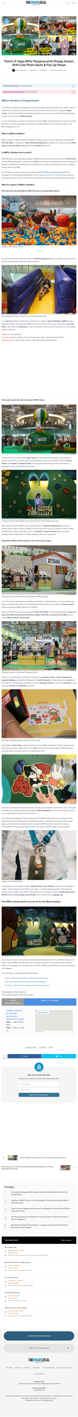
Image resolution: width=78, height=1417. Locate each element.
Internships (36, 1367)
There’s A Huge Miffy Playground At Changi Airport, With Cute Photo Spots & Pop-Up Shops (39, 63)
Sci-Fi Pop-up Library (12, 1277)
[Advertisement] (39, 1129)
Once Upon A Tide (10, 1247)
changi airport (31, 1047)
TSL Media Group (47, 1400)
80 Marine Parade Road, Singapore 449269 (20, 1285)
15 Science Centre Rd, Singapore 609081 (19, 1316)
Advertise (9, 1367)
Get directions (39, 1031)
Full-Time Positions (49, 1367)
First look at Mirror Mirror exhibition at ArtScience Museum (27, 985)
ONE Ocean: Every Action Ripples (16, 1308)
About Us (18, 1367)
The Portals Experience (12, 1292)
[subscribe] (68, 1348)
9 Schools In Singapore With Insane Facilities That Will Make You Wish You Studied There (39, 1193)
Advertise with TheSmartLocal (39, 1336)
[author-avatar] (13, 71)
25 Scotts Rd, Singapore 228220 (17, 1300)
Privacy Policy (39, 1374)
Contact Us (26, 1367)
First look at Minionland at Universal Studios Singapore (25, 982)
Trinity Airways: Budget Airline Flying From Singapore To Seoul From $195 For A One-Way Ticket (41, 1210)
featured (42, 1047)
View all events (66, 1240)
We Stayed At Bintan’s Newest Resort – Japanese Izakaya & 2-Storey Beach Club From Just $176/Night (39, 1226)
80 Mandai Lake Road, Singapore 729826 (20, 1270)
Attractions (43, 70)
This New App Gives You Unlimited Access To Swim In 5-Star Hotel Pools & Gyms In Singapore (39, 1218)
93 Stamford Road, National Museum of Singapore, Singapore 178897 (28, 1255)
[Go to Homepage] (36, 3)
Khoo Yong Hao (21, 70)
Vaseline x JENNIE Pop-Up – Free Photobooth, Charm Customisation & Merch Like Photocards (40, 1201)
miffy (51, 1047)
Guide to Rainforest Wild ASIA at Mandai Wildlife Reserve (26, 978)
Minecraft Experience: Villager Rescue (18, 1262)
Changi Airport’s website (52, 175)
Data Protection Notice (64, 1367)
